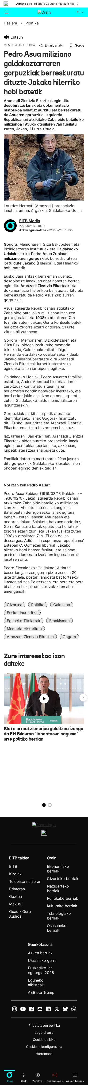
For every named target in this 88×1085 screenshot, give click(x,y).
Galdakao (61, 604)
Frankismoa (59, 620)
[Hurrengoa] (78, 4)
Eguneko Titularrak (23, 620)
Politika (37, 604)
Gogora (69, 636)
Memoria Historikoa (24, 628)
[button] (83, 698)
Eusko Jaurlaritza (22, 612)
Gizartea (14, 604)
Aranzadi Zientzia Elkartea (30, 636)
